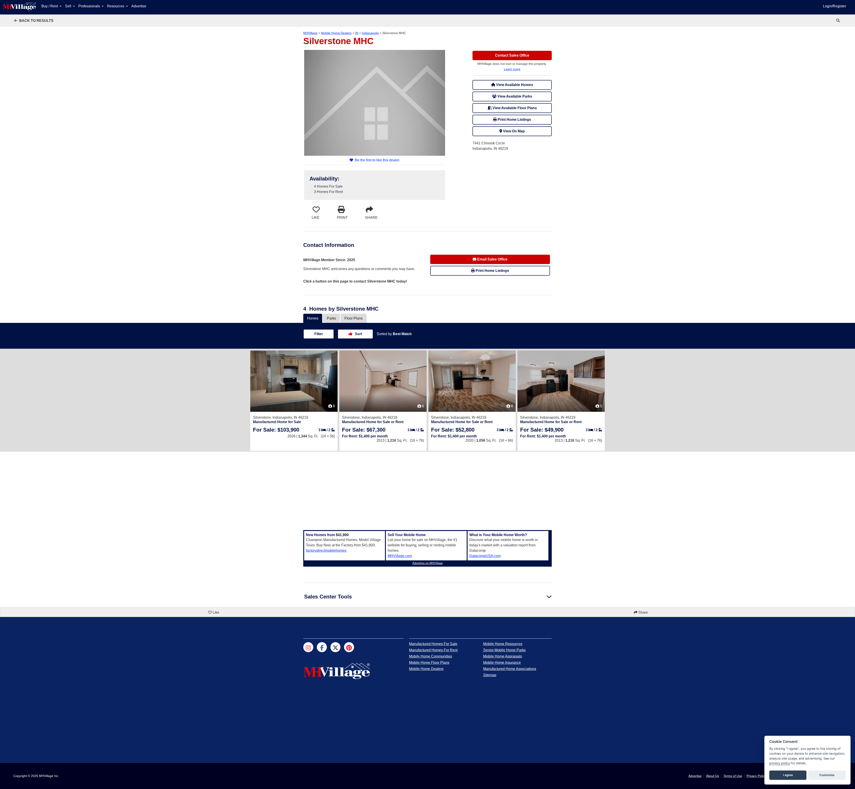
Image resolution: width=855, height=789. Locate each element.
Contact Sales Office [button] (512, 55)
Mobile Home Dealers (336, 33)
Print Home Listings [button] (514, 119)
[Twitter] (335, 647)
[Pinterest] (349, 647)
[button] (34, 20)
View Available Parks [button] (514, 96)
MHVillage (310, 33)
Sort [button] (358, 334)
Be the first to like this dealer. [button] (377, 160)
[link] (838, 20)
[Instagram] (308, 647)
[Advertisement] (427, 488)
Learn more (512, 69)
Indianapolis (370, 33)
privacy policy (779, 763)
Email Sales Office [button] (491, 259)
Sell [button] (68, 6)
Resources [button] (116, 6)
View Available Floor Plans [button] (514, 108)
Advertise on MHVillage (427, 563)
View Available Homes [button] (514, 85)
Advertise (138, 6)
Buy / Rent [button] (50, 6)
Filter (318, 334)
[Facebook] (322, 647)
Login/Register (834, 6)
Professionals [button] (89, 6)
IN (356, 33)
